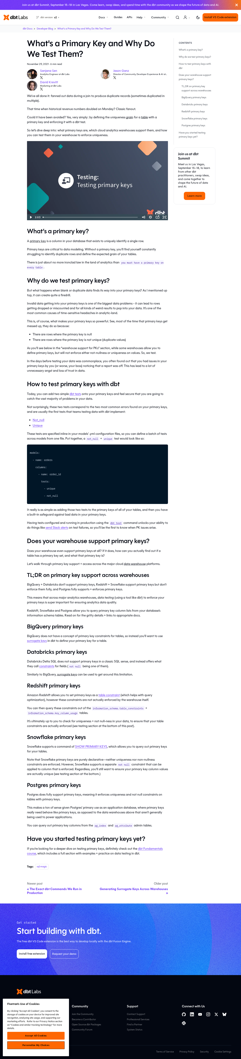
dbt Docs (27, 29)
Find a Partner (134, 1024)
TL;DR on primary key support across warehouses (196, 88)
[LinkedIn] (192, 1014)
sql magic (42, 867)
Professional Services (138, 1019)
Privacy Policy (186, 1052)
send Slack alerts (57, 527)
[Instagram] (208, 1014)
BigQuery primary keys (194, 97)
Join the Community (83, 1014)
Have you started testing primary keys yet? (192, 135)
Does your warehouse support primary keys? (195, 77)
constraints (46, 666)
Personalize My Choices (35, 1045)
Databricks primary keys (195, 104)
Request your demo (64, 954)
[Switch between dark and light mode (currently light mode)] (198, 17)
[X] (41, 77)
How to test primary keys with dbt (195, 66)
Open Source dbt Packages (86, 1024)
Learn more (194, 196)
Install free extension (32, 954)
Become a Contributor (84, 1019)
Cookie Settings (222, 1052)
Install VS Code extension (220, 17)
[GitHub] (184, 1014)
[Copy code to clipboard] (164, 449)
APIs (129, 17)
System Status (134, 1029)
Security (204, 1052)
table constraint (109, 695)
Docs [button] (102, 17)
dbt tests (75, 394)
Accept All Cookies (36, 1035)
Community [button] (158, 17)
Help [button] (139, 17)
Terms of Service (165, 1052)
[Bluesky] (224, 1014)
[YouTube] (200, 1014)
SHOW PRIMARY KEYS (91, 746)
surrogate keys (37, 640)
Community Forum (82, 1029)
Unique (38, 425)
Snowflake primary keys (194, 118)
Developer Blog (45, 29)
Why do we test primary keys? (195, 57)
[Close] (236, 5)
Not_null (38, 420)
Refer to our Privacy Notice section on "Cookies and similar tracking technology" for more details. (34, 1025)
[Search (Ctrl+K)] (177, 17)
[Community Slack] (184, 1023)
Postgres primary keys (193, 125)
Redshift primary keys (193, 111)
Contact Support (136, 1014)
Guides (118, 17)
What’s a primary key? (191, 50)
